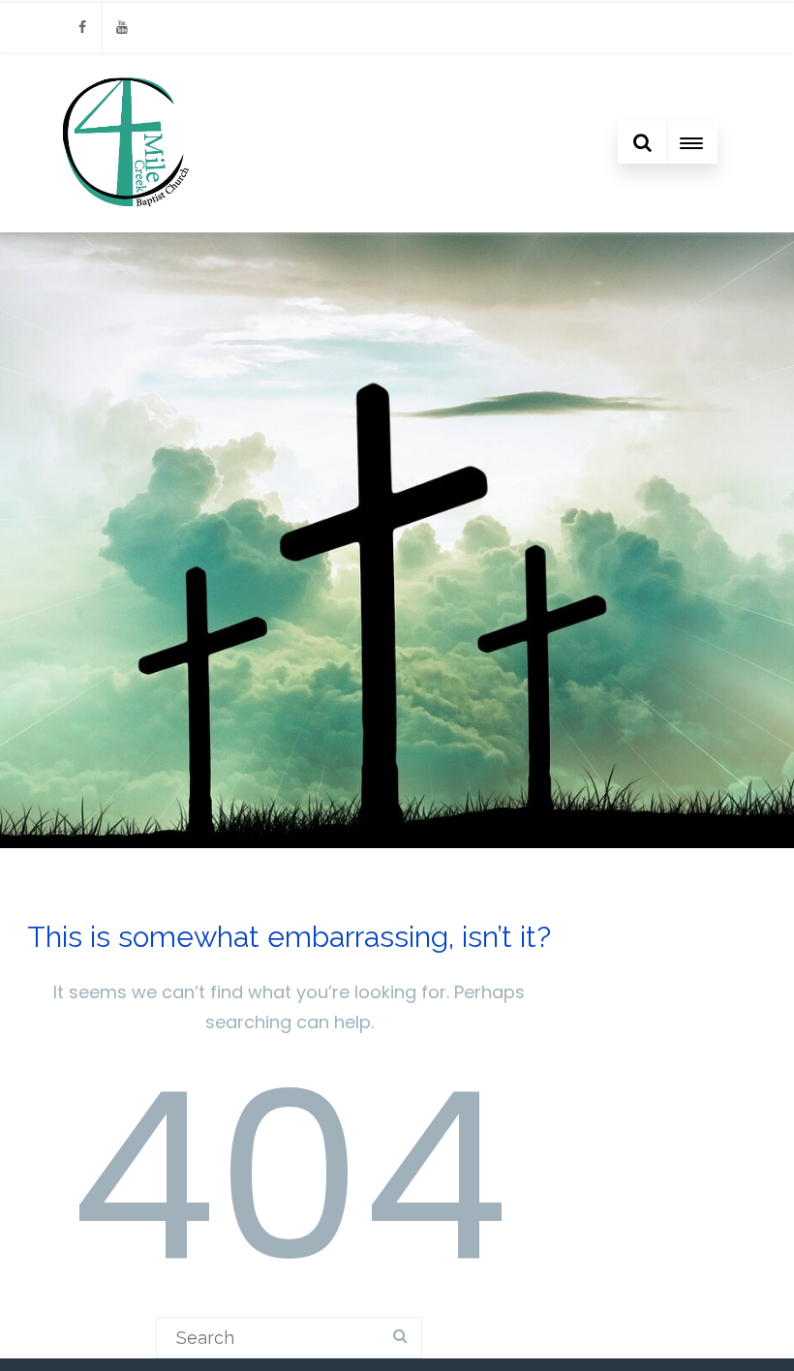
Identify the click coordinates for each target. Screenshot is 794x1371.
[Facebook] (82, 27)
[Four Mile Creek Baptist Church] (127, 223)
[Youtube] (122, 27)
